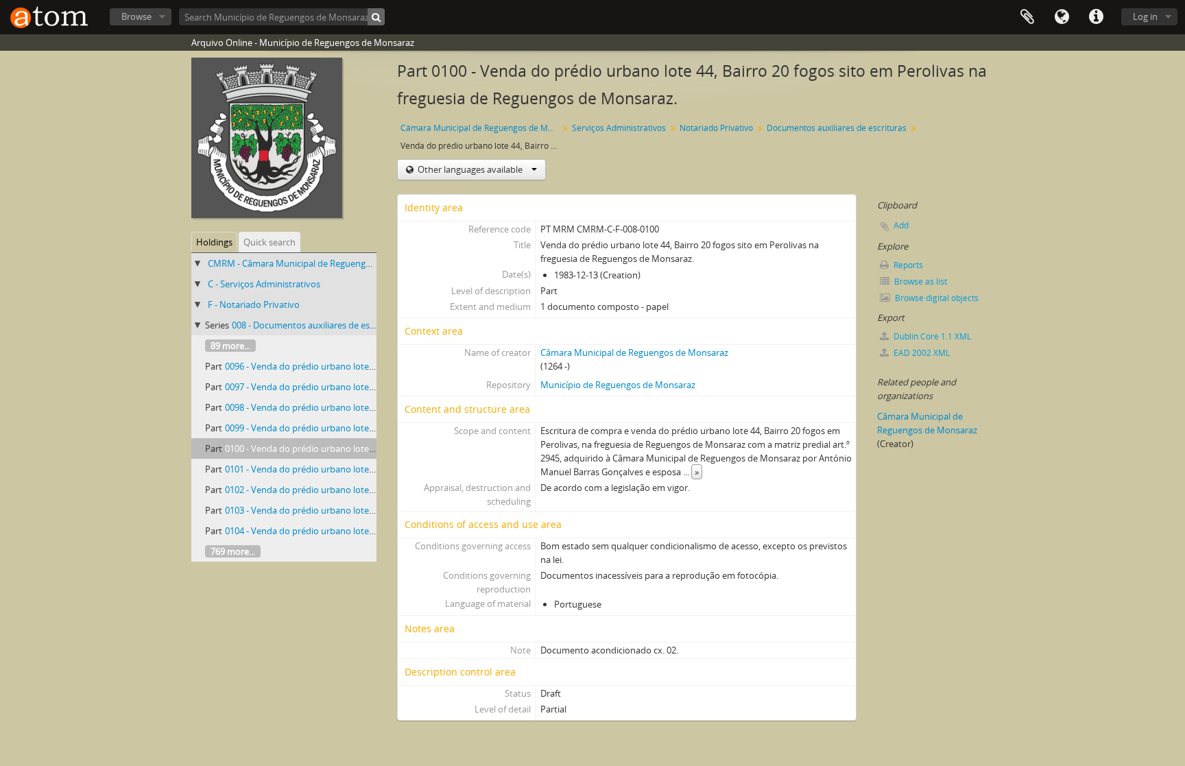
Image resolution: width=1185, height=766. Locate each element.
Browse (136, 16)
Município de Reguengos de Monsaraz (617, 385)
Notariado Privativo (716, 128)
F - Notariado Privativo (254, 304)
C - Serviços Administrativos (264, 284)
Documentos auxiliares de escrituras (837, 128)
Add (901, 225)
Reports (907, 265)
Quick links (1096, 17)
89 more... (230, 345)
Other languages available (470, 169)
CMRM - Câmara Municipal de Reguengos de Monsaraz (319, 263)
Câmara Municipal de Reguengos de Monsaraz (481, 128)
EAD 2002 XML (920, 353)
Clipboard (1027, 17)
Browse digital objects (936, 298)
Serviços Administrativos (619, 128)
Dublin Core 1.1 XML (931, 336)
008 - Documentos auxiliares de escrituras (316, 325)
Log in (1145, 16)
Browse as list (919, 281)
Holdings (214, 242)
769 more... (233, 551)
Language (1061, 17)
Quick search (269, 242)
